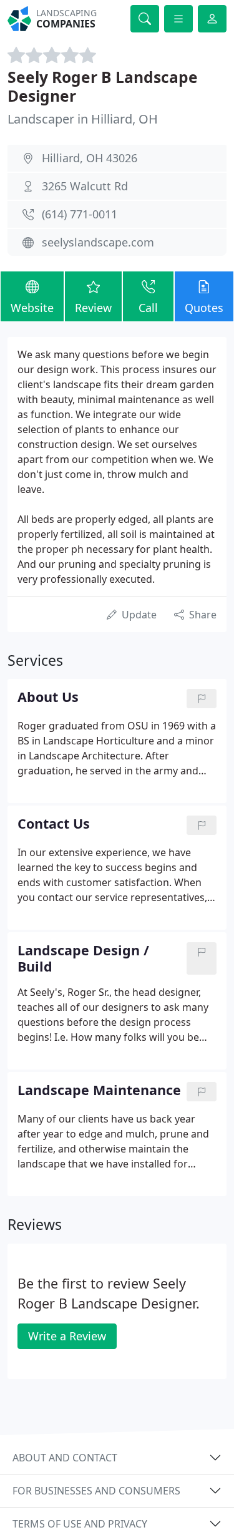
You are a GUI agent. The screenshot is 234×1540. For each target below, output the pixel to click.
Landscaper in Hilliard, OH (82, 118)
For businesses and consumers (96, 1491)
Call (148, 307)
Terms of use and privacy (79, 1524)
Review (93, 307)
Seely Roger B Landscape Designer (102, 86)
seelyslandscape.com (98, 242)
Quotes (204, 307)
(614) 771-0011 (79, 214)
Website (32, 307)
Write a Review (67, 1335)
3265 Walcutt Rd (85, 185)
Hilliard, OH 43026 (89, 157)
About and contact (64, 1457)
